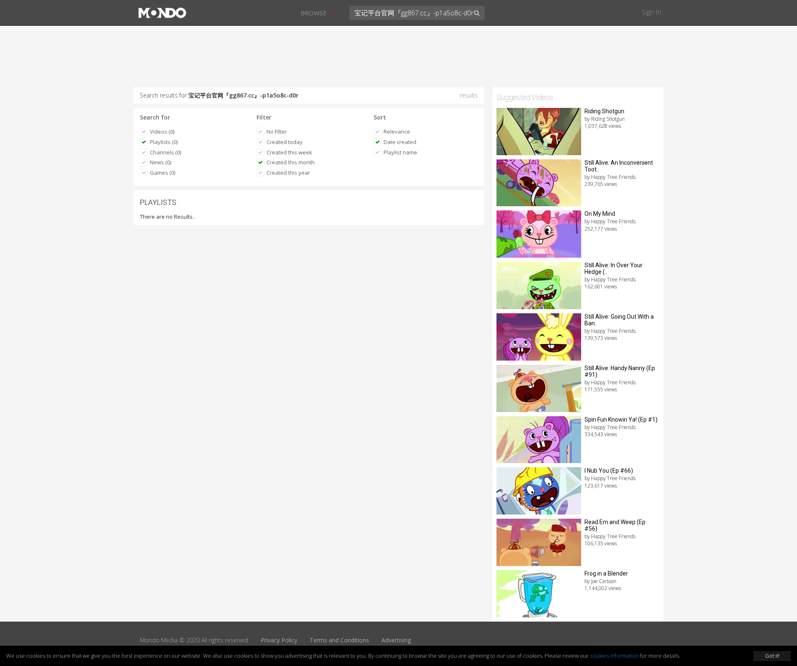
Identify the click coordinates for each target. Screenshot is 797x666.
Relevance (397, 131)
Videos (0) (162, 131)
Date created (400, 142)
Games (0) (162, 172)
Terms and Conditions (339, 640)
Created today (284, 142)
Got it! (772, 655)
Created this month (290, 162)
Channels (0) (165, 152)
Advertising (396, 640)
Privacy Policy (279, 640)
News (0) (160, 162)
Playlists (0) (164, 142)
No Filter (276, 131)
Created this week (289, 152)
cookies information (614, 655)
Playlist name (400, 152)
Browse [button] (314, 13)
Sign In (651, 12)
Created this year (288, 172)
